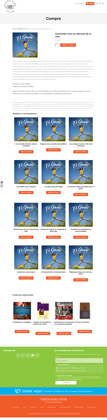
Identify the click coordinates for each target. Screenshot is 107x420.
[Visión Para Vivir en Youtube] (33, 355)
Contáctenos (33, 407)
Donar (24, 407)
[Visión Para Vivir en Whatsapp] (37, 355)
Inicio (14, 29)
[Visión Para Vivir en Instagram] (28, 355)
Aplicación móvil (52, 407)
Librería (42, 407)
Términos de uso (91, 407)
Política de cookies (78, 407)
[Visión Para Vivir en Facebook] (18, 355)
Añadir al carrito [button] (26, 151)
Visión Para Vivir (46, 413)
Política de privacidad (65, 407)
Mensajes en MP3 (22, 29)
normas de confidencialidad (75, 379)
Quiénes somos (15, 407)
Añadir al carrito (68, 45)
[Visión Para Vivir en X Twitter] (23, 355)
